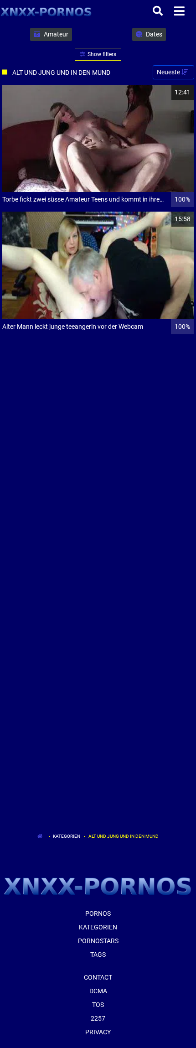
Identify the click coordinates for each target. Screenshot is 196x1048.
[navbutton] (180, 11)
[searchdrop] (159, 11)
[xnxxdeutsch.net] (46, 11)
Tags (98, 954)
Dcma (98, 991)
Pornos (98, 913)
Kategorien (66, 836)
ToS (98, 1004)
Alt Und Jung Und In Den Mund (123, 836)
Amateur (55, 34)
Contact (98, 977)
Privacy (98, 1032)
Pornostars (98, 940)
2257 (98, 1018)
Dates (153, 34)
